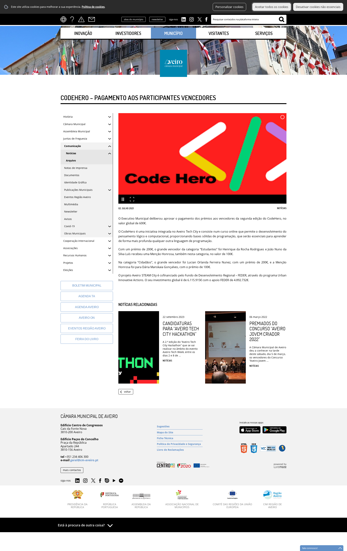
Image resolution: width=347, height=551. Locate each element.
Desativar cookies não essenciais (318, 7)
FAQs (72, 19)
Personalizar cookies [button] (229, 7)
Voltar (127, 391)
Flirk (121, 480)
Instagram (191, 19)
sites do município (133, 19)
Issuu (107, 480)
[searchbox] (248, 19)
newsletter (157, 19)
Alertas (81, 19)
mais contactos (72, 470)
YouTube (114, 481)
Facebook (206, 19)
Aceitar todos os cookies (271, 7)
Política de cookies (93, 7)
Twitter (199, 19)
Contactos (91, 19)
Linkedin (183, 19)
